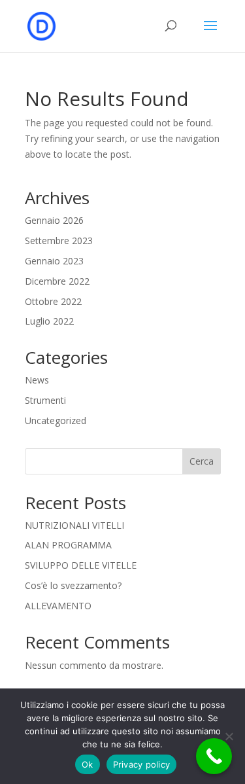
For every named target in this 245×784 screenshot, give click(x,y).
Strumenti (45, 400)
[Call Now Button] (214, 756)
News (37, 380)
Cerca (201, 461)
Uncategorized (55, 420)
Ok (87, 764)
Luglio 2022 (49, 321)
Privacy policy (142, 764)
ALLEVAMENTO (58, 605)
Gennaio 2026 (54, 220)
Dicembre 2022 (57, 281)
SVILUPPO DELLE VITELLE (81, 565)
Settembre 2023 (59, 240)
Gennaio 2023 (54, 261)
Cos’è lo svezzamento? (73, 585)
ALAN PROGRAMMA (68, 545)
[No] (228, 736)
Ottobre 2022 (53, 301)
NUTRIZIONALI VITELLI (74, 525)
